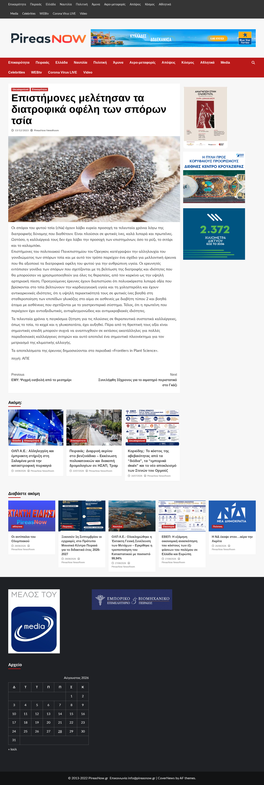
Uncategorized (20, 89)
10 (14, 714)
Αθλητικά (165, 4)
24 (14, 731)
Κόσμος (150, 4)
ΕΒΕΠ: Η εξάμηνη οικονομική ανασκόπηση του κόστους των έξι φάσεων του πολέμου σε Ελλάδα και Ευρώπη (180, 545)
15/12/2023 (22, 130)
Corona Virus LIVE (64, 13)
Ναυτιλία (66, 4)
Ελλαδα (17, 440)
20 (48, 722)
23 (83, 722)
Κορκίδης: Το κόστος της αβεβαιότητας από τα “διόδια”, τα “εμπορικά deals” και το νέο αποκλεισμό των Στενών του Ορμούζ (152, 461)
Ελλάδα (51, 4)
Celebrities (28, 13)
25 (25, 731)
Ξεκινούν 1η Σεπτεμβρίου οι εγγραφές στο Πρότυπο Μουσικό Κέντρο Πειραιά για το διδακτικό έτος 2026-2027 (81, 545)
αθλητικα (17, 526)
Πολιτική (82, 4)
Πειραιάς (36, 4)
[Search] (253, 63)
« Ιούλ (12, 749)
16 (83, 714)
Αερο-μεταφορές (115, 4)
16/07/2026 (136, 476)
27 (48, 731)
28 (60, 731)
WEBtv (44, 13)
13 (48, 714)
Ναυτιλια (117, 526)
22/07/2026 (78, 471)
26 (37, 731)
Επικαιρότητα (17, 4)
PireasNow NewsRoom (46, 130)
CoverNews (166, 778)
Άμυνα (96, 4)
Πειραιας (67, 526)
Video (83, 13)
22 (71, 722)
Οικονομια (168, 526)
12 (37, 714)
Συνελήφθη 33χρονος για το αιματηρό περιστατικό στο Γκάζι (137, 380)
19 (37, 722)
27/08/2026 (120, 563)
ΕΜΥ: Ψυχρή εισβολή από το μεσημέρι (41, 377)
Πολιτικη (217, 526)
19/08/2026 (20, 471)
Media (14, 13)
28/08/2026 (20, 546)
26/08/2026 (220, 546)
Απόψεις (135, 4)
